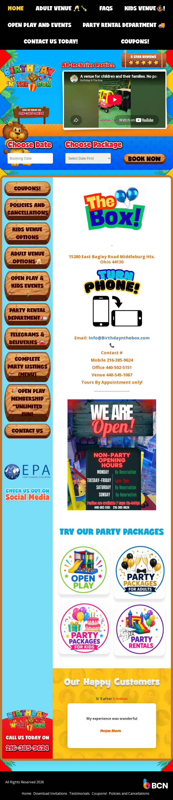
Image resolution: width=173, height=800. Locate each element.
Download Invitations (50, 793)
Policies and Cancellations (27, 209)
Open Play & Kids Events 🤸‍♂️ (27, 286)
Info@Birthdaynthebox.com (119, 338)
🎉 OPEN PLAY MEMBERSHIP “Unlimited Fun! (27, 402)
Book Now (144, 158)
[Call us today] (144, 51)
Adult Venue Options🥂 (28, 257)
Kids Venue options (27, 233)
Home (16, 8)
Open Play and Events (40, 24)
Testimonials (79, 793)
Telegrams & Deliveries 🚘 (27, 338)
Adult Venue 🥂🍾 (62, 8)
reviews (120, 698)
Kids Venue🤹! (145, 8)
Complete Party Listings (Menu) (27, 366)
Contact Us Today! (51, 41)
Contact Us (27, 430)
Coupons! (135, 41)
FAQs (106, 8)
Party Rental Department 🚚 (124, 24)
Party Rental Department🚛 (27, 314)
